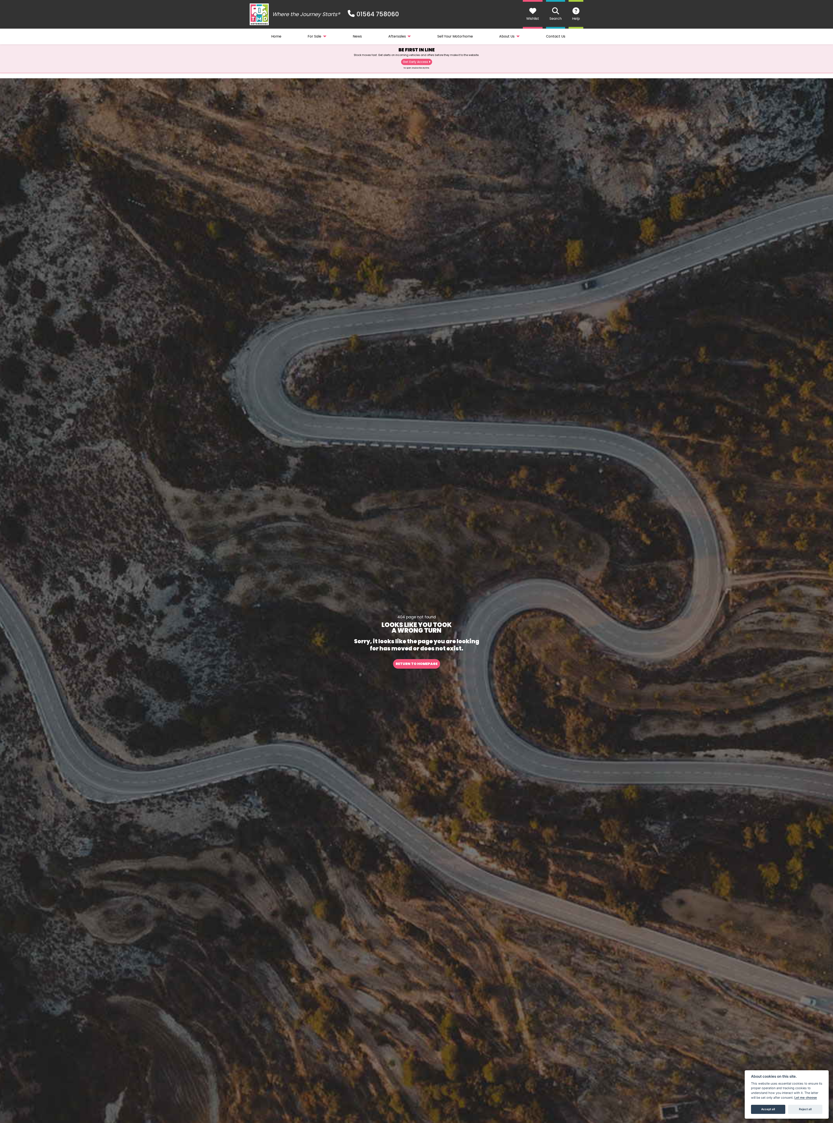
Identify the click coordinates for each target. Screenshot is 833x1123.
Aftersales (397, 36)
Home (276, 36)
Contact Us (555, 36)
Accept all (768, 1109)
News (357, 36)
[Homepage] (259, 14)
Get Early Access (415, 62)
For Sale (314, 36)
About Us (507, 36)
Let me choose (805, 1097)
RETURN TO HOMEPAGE (417, 663)
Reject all (805, 1109)
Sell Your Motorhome (455, 36)
